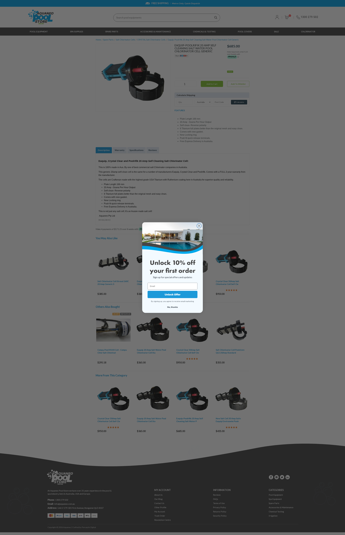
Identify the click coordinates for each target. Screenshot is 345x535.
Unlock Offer (172, 294)
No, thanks (172, 307)
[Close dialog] (199, 225)
